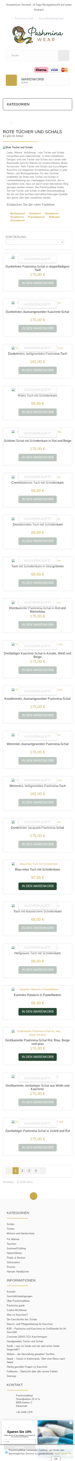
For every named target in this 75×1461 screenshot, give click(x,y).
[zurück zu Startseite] (6, 123)
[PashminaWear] (37, 33)
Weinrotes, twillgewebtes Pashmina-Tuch (37, 785)
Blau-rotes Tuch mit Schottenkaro (37, 869)
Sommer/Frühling (16, 1248)
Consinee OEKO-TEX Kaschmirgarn (27, 1336)
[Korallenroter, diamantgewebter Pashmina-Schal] (37, 691)
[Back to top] (33, 1196)
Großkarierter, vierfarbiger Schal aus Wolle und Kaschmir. (37, 1087)
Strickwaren (13, 1262)
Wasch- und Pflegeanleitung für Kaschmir (30, 1324)
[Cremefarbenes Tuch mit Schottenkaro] (37, 477)
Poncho (11, 1267)
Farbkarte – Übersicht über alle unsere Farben (32, 1371)
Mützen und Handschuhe (20, 1233)
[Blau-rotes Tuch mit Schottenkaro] (37, 864)
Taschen (11, 1243)
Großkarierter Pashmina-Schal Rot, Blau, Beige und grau (37, 1042)
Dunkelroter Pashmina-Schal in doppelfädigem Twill (37, 268)
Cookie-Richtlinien (17, 1310)
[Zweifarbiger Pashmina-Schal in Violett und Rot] (37, 1123)
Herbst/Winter (14, 1253)
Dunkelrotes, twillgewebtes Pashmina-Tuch (37, 353)
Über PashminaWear (18, 1300)
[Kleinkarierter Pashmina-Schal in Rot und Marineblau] (37, 602)
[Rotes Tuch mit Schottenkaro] (37, 390)
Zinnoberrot (17, 220)
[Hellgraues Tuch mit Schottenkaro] (37, 947)
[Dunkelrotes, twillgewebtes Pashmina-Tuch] (37, 348)
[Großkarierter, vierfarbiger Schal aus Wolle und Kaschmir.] (37, 1078)
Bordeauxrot (17, 213)
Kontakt (11, 1291)
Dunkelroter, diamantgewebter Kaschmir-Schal (37, 311)
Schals (10, 1224)
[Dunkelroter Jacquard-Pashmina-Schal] (37, 822)
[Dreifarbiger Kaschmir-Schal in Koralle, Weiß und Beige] (37, 646)
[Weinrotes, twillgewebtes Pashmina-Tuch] (37, 780)
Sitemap (11, 1376)
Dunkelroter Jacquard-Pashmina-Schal (37, 827)
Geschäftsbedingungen (19, 1296)
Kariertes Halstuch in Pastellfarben (37, 995)
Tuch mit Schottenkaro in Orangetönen (37, 566)
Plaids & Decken (16, 1257)
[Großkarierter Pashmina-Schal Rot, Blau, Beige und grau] (37, 1033)
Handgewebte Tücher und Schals (25, 1341)
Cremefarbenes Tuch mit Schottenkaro (37, 482)
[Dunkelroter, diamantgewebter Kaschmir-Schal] (37, 304)
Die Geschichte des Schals (22, 1319)
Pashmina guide (16, 1305)
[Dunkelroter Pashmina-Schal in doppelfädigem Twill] (37, 259)
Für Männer (13, 1239)
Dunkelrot (35, 213)
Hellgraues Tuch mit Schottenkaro (37, 953)
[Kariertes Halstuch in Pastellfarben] (37, 989)
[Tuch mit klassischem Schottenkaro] (37, 906)
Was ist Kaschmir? (17, 1314)
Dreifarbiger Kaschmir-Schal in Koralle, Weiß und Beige (37, 655)
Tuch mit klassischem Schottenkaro (37, 911)
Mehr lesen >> (63, 1453)
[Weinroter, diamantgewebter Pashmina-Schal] (37, 736)
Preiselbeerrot (36, 217)
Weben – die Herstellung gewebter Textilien (31, 1354)
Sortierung (15, 237)
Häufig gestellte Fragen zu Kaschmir (27, 1366)
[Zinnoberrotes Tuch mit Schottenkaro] (37, 519)
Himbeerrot (51, 213)
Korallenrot (17, 217)
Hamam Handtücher (18, 1271)
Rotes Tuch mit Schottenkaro (37, 395)
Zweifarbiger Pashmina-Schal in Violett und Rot (37, 1131)
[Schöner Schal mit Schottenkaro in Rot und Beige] (37, 433)
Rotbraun (54, 217)
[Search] (63, 55)
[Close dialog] (70, 1422)
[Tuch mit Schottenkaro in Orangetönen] (37, 561)
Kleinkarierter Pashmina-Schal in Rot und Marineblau (37, 609)
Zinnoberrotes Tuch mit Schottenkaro (37, 524)
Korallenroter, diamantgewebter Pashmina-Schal (37, 698)
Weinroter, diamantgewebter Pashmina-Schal (37, 744)
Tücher (10, 1228)
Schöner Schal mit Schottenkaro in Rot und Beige (37, 440)
